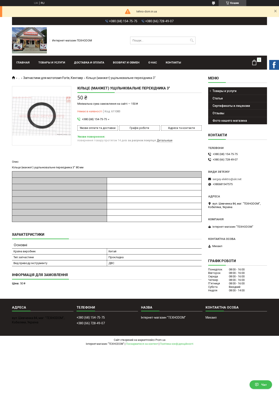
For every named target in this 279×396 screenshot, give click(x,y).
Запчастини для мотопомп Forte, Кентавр (53, 78)
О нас (152, 62)
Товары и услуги (51, 62)
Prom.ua (160, 339)
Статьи (218, 98)
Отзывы (218, 113)
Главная (23, 62)
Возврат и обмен (126, 62)
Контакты (173, 62)
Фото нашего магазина (230, 120)
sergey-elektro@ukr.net (227, 179)
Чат (264, 384)
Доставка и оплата (89, 62)
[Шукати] (192, 40)
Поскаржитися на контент (142, 343)
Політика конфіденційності (176, 343)
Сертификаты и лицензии (231, 106)
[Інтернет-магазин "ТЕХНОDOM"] (29, 40)
